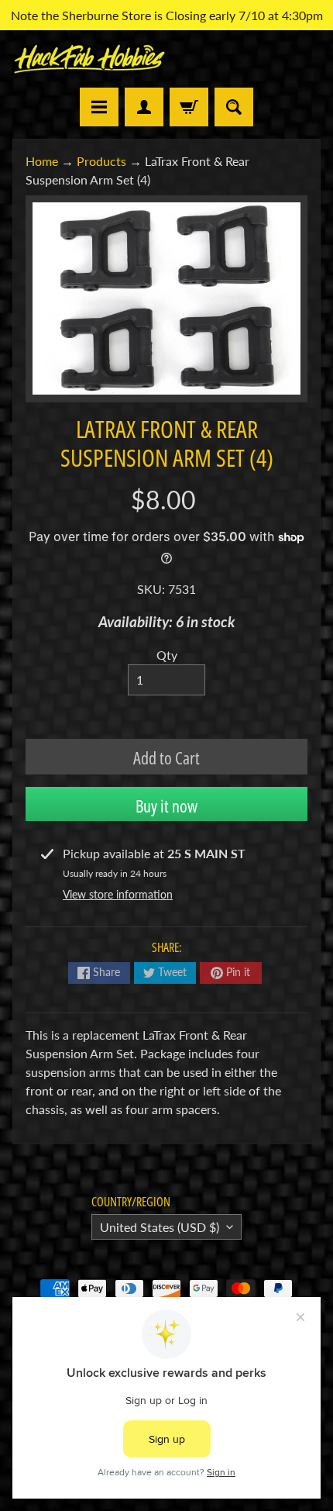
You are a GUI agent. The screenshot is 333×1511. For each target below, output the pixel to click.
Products (101, 161)
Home (42, 161)
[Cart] (189, 107)
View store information (118, 894)
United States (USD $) (159, 1226)
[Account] (144, 107)
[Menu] (99, 107)
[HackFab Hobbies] (89, 58)
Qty (166, 654)
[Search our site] (234, 107)
